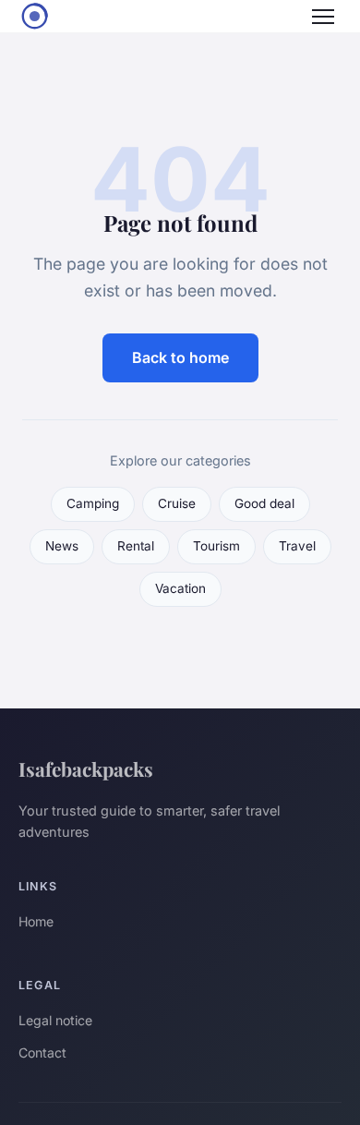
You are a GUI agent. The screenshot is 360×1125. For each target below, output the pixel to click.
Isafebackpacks (85, 768)
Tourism (216, 545)
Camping (92, 503)
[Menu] (323, 16)
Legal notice (55, 1020)
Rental (135, 545)
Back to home (180, 357)
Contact (42, 1052)
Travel (297, 545)
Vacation (180, 588)
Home (36, 921)
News (61, 545)
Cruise (177, 503)
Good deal (264, 503)
